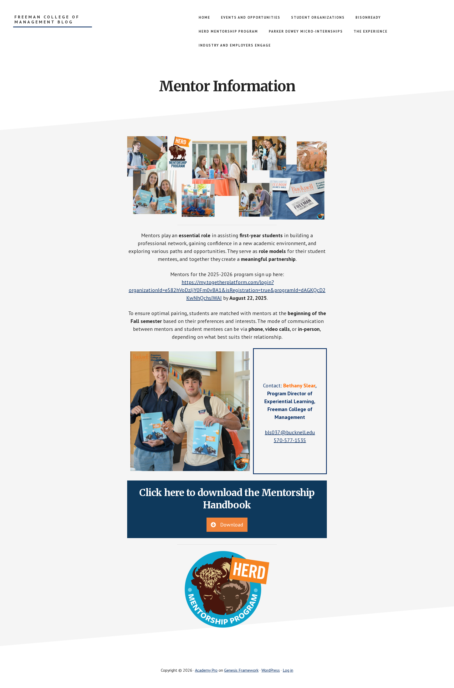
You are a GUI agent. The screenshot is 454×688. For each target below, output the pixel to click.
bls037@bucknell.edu (290, 432)
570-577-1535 (290, 440)
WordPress (270, 670)
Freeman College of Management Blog (47, 19)
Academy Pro (206, 670)
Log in (288, 670)
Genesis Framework (241, 670)
